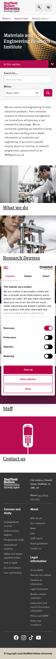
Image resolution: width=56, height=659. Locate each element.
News (33, 528)
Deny (28, 389)
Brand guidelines (39, 543)
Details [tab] (28, 276)
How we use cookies (40, 574)
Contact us (14, 458)
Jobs (32, 533)
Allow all (28, 369)
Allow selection (28, 379)
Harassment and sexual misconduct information (40, 606)
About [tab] (46, 276)
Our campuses (37, 523)
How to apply (10, 562)
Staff (8, 408)
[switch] (48, 337)
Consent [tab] (10, 276)
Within (7, 86)
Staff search (36, 538)
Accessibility (36, 569)
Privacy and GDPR (39, 615)
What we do (15, 207)
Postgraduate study (14, 539)
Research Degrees (21, 257)
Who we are (36, 518)
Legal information (39, 588)
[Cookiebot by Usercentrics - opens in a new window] (40, 268)
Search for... (11, 73)
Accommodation (12, 567)
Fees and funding (13, 572)
